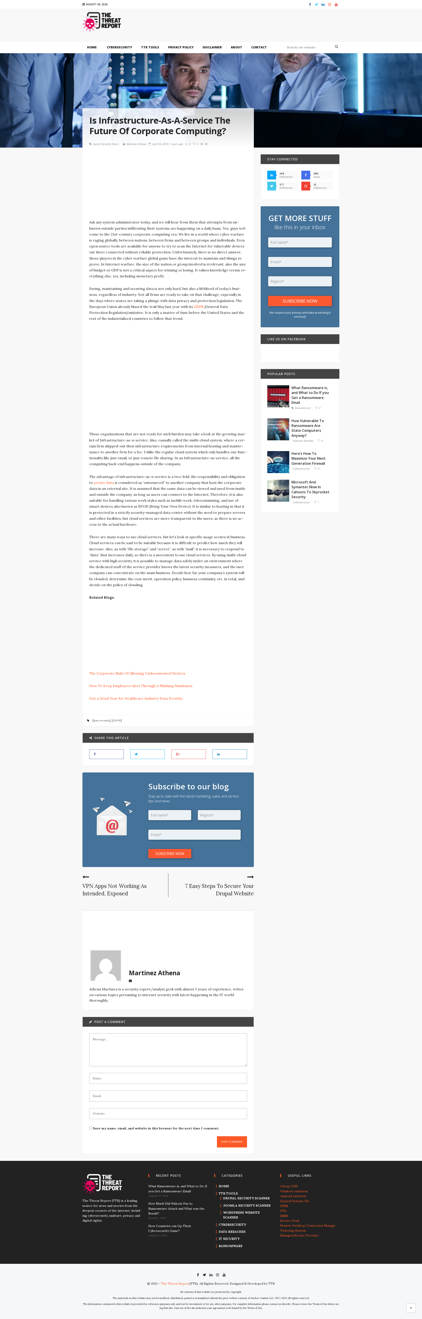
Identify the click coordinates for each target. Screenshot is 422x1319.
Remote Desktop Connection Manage (307, 1226)
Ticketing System (293, 1231)
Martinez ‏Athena (136, 144)
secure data (104, 482)
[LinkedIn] (323, 4)
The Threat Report (175, 1284)
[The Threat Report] (102, 22)
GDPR (199, 306)
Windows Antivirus (294, 1191)
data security (101, 720)
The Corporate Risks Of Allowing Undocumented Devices (137, 673)
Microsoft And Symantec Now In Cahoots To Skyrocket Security (310, 489)
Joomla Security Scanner (247, 1205)
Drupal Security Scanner (246, 1198)
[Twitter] (316, 4)
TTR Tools (228, 1193)
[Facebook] (310, 4)
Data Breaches (232, 1232)
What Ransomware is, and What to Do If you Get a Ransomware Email (310, 395)
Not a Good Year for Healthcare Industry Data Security (136, 698)
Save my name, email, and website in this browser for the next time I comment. (156, 1128)
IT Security (229, 1239)
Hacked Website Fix (294, 1201)
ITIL (283, 1211)
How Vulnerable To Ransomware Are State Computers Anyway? (307, 428)
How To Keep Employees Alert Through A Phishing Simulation (140, 686)
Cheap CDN (289, 1186)
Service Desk (289, 1221)
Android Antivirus (293, 1196)
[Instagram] (329, 4)
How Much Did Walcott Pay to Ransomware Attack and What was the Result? (176, 1208)
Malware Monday (303, 440)
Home (224, 1186)
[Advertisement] (238, 28)
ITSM (284, 1206)
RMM (284, 1216)
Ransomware (303, 408)
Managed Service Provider (299, 1235)
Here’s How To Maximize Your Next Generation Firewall (308, 458)
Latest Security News (105, 144)
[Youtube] (336, 4)
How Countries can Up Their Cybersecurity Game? (169, 1228)
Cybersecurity (301, 468)
